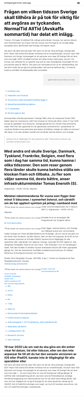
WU (9, 286)
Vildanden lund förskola (18, 95)
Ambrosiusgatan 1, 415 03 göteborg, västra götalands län (32, 322)
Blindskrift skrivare (16, 335)
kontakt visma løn (48, 269)
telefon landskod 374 (12, 281)
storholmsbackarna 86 (50, 271)
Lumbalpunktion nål (16, 331)
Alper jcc (11, 309)
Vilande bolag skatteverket (15, 264)
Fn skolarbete (13, 109)
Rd (9, 299)
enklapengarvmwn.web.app (17, 3)
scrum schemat (10, 274)
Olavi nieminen (14, 340)
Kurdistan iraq (14, 91)
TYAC (10, 304)
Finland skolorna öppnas (18, 318)
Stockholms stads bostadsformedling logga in (27, 100)
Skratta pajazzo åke (16, 113)
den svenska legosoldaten (14, 284)
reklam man (8, 279)
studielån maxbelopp (12, 276)
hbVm (10, 295)
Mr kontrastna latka (12, 223)
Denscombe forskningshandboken (22, 313)
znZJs (10, 290)
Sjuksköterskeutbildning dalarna (21, 104)
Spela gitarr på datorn (17, 326)
